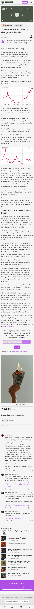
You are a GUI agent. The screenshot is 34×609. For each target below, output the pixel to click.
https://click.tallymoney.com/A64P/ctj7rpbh (17, 505)
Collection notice (27, 597)
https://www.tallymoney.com (13, 518)
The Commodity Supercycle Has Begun (19, 531)
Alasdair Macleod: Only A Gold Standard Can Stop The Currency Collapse (19, 537)
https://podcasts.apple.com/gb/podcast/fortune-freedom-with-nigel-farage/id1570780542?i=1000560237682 (18, 484)
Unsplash (22, 404)
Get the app (25, 601)
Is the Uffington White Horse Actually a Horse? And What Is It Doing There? (19, 562)
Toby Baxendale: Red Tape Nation (17, 567)
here (26, 113)
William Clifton (9, 435)
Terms (21, 597)
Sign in (30, 2)
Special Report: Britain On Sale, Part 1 (18, 573)
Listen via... (18, 25)
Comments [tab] (5, 420)
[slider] (15, 20)
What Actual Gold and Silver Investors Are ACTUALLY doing (20, 549)
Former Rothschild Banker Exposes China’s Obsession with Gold (20, 556)
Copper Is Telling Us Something (16, 543)
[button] (4, 15)
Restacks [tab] (11, 420)
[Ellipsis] (32, 435)
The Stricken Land (9, 474)
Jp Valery (16, 404)
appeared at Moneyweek (19, 351)
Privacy (16, 597)
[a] (4, 532)
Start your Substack (12, 601)
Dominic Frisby (5, 35)
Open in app (8, 25)
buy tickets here (9, 326)
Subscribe (24, 2)
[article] (17, 532)
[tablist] (8, 420)
